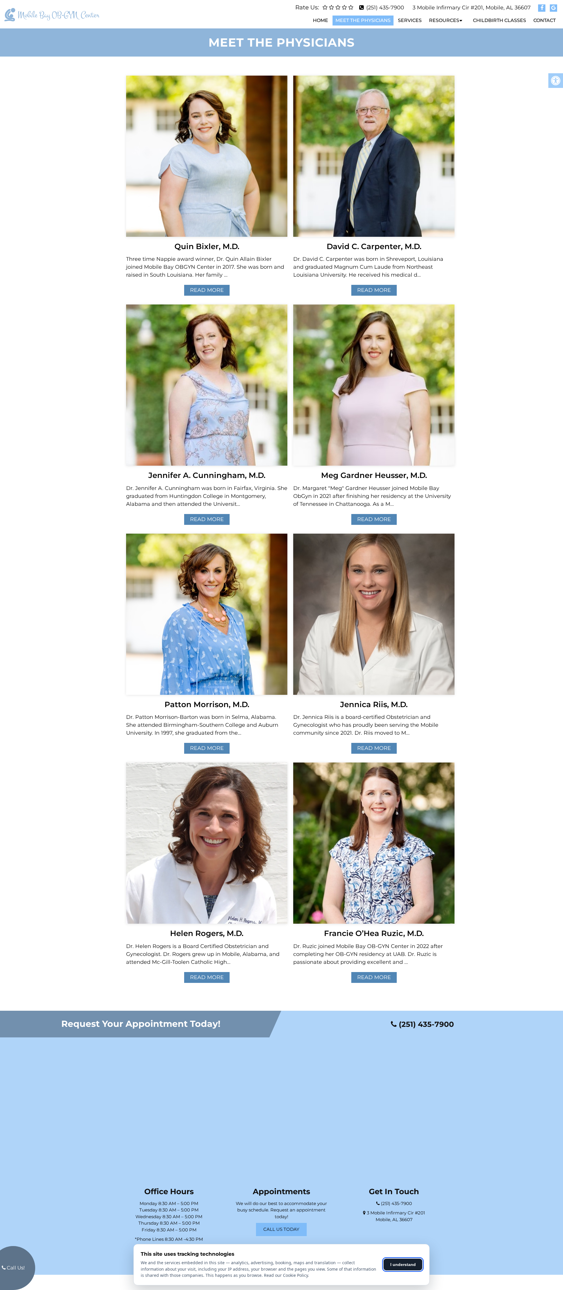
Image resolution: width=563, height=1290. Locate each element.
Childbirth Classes (499, 20)
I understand (403, 1264)
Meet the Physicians (363, 20)
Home (320, 20)
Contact (544, 20)
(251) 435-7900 (385, 7)
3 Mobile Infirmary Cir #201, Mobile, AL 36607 (472, 7)
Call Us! (15, 1268)
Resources (444, 20)
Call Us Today (281, 1229)
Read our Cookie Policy (286, 1275)
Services (410, 20)
